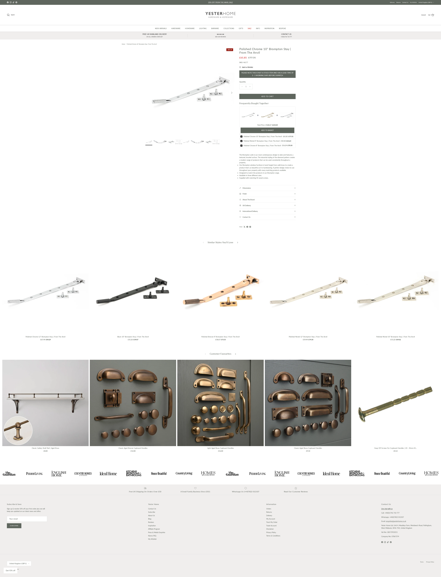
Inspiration (152, 526)
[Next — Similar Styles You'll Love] (237, 242)
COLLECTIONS (228, 28)
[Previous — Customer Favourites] (205, 353)
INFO (258, 28)
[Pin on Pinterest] (250, 227)
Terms (422, 562)
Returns (398, 2)
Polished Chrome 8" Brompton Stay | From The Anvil (262, 146)
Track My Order (271, 522)
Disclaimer (270, 529)
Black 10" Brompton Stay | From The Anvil (133, 337)
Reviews (151, 522)
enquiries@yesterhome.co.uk (396, 521)
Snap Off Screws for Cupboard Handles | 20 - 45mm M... (395, 448)
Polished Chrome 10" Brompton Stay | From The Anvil (142, 44)
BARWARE (215, 28)
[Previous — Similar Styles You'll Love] (203, 242)
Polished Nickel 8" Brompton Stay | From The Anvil (262, 141)
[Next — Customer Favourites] (235, 353)
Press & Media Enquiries (156, 532)
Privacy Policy (271, 532)
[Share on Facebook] (247, 227)
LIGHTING (203, 28)
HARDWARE (175, 28)
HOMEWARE (190, 28)
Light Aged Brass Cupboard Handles (220, 448)
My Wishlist (413, 2)
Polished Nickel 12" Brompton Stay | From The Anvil (308, 337)
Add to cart (267, 96)
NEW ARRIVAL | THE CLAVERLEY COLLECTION (220, 2)
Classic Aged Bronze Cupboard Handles (133, 448)
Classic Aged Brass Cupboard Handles (308, 448)
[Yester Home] (220, 15)
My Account (270, 519)
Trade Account (271, 526)
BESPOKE (282, 28)
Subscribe (14, 525)
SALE (249, 28)
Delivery (392, 2)
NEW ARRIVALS (161, 28)
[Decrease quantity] (241, 86)
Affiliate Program (154, 529)
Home (123, 44)
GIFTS (241, 28)
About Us (151, 515)
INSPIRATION (269, 28)
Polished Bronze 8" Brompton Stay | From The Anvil (220, 337)
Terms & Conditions (273, 536)
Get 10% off (10, 570)
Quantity (242, 82)
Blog (149, 519)
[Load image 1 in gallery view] (189, 91)
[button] (246, 67)
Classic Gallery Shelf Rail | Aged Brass (45, 448)
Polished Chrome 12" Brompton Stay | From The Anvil (45, 337)
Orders (268, 509)
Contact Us (405, 2)
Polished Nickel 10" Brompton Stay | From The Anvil (395, 337)
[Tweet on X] (244, 227)
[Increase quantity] (251, 86)
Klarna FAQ (152, 536)
